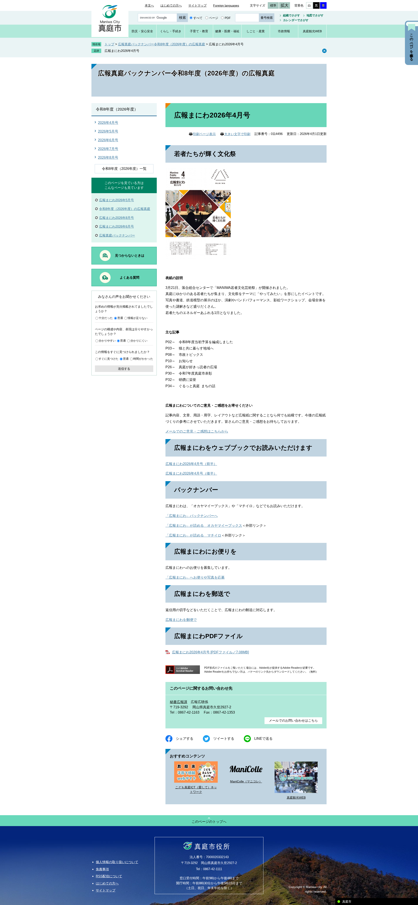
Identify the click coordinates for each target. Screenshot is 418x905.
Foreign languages (226, 5)
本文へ (149, 5)
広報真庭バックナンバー (117, 235)
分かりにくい (138, 340)
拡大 (284, 5)
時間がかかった (143, 358)
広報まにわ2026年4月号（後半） (191, 473)
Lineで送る (263, 738)
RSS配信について (109, 876)
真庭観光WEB (296, 797)
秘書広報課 (178, 702)
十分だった (106, 318)
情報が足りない (137, 318)
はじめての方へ (171, 5)
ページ (213, 17)
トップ (109, 44)
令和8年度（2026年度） (117, 109)
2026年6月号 (108, 140)
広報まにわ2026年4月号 (121, 51)
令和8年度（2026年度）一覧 (124, 168)
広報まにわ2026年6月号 (116, 226)
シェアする (184, 738)
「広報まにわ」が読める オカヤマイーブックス (203, 525)
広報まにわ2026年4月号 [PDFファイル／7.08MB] (210, 652)
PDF (228, 17)
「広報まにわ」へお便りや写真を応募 (195, 577)
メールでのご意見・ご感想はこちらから (196, 431)
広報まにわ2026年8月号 (116, 218)
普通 (120, 318)
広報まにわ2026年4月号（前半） (191, 464)
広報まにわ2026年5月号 (116, 200)
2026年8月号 (108, 157)
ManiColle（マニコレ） (246, 781)
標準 (273, 5)
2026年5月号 (108, 131)
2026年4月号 (108, 122)
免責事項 (102, 869)
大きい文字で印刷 (237, 134)
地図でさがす (315, 15)
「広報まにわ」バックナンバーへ (191, 516)
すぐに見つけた (108, 358)
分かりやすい (107, 340)
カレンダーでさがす (295, 20)
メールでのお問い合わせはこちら (293, 720)
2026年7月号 (108, 149)
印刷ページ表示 (204, 134)
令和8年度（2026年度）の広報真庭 (124, 209)
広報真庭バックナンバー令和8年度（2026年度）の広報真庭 (161, 44)
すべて (197, 17)
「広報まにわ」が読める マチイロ (193, 535)
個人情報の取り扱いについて (117, 862)
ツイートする (223, 738)
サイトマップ (197, 5)
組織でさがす (291, 15)
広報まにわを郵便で (181, 620)
